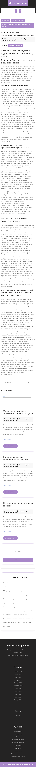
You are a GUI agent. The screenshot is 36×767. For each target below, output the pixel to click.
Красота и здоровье (18, 20)
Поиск (18, 551)
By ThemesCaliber (26, 764)
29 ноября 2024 (9, 39)
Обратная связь (18, 652)
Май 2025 (18, 694)
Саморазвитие (18, 751)
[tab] (16, 11)
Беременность (18, 734)
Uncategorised (18, 731)
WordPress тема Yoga (11, 764)
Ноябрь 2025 (18, 683)
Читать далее (7, 439)
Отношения (18, 745)
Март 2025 (18, 697)
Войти (18, 715)
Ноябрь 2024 (18, 700)
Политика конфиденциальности (18, 655)
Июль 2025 (18, 688)
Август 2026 (18, 671)
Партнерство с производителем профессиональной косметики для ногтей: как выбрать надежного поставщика (17, 610)
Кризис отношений (18, 742)
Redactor (20, 39)
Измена (18, 737)
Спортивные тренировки (18, 756)
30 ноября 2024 (11, 419)
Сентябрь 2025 (18, 685)
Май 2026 (18, 677)
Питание (18, 748)
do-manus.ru (18, 3)
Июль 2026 (18, 674)
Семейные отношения (18, 754)
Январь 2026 (18, 680)
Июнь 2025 (18, 691)
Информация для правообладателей (18, 650)
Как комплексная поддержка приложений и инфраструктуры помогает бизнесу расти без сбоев (18, 622)
